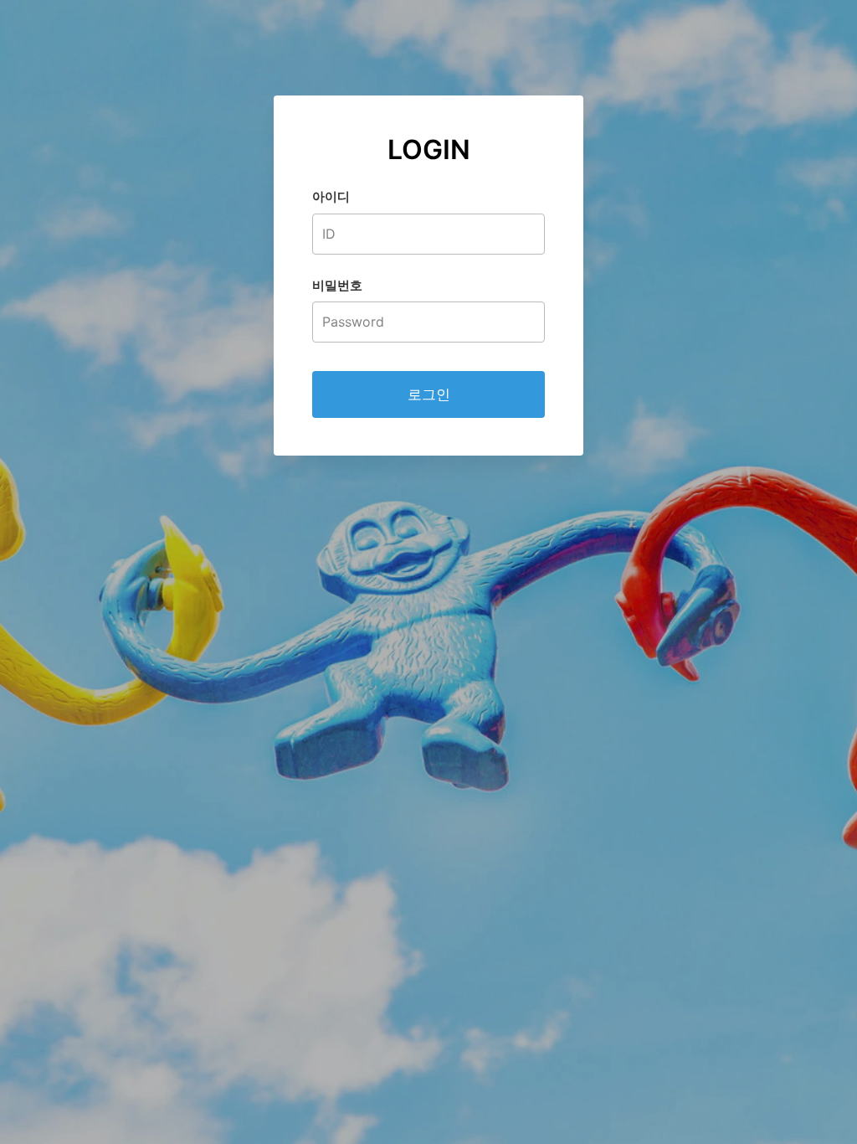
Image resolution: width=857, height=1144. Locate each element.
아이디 (331, 196)
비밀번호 (337, 285)
